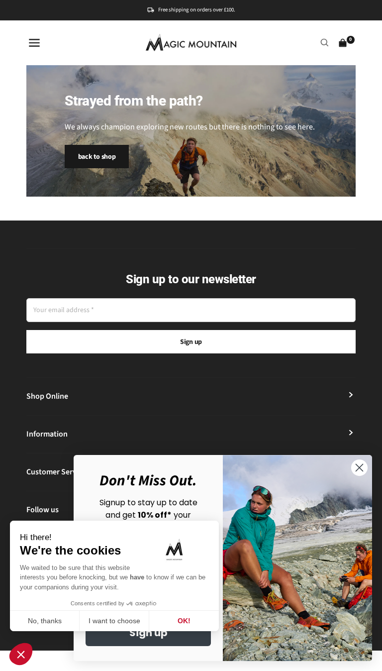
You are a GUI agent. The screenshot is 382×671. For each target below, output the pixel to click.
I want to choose (114, 621)
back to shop (97, 157)
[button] (21, 654)
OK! (184, 621)
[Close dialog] (359, 467)
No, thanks (45, 621)
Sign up (191, 342)
